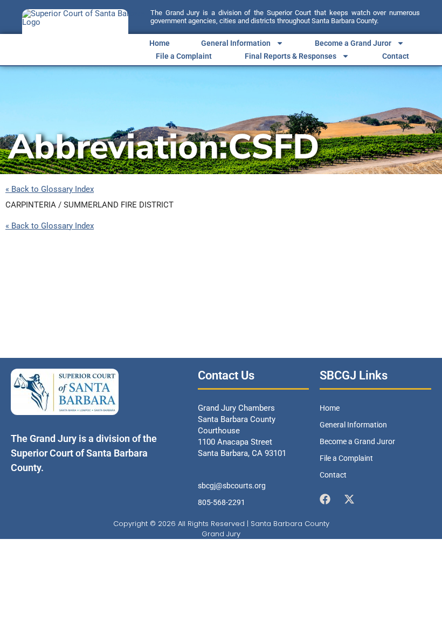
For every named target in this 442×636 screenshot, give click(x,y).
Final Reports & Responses (290, 56)
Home (159, 43)
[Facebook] (325, 499)
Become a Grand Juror (353, 43)
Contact (395, 56)
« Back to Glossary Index (49, 189)
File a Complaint (184, 56)
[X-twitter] (349, 499)
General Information (236, 43)
